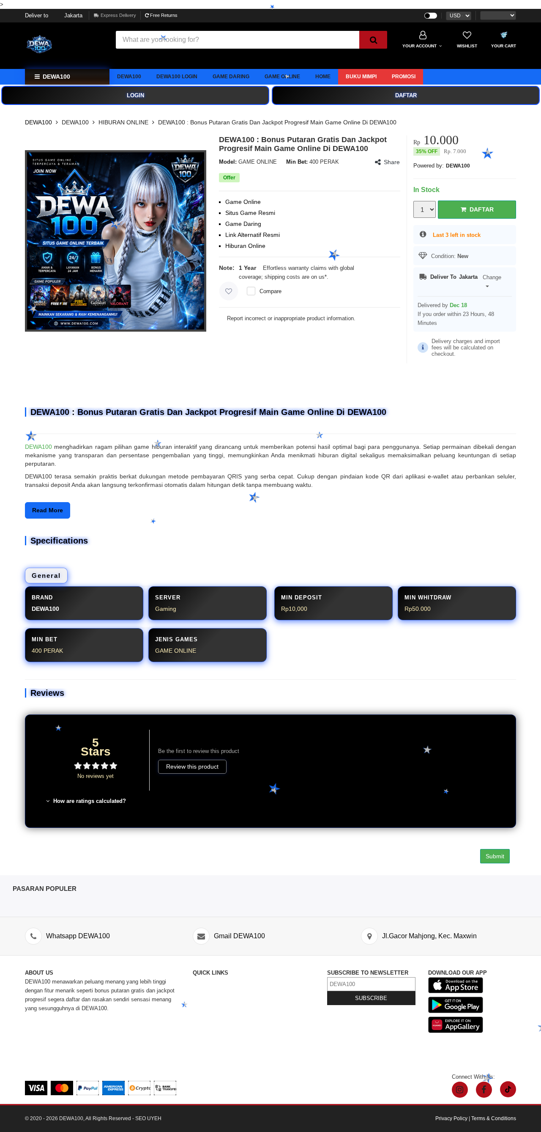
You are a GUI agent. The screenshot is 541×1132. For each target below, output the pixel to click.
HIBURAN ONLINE (123, 122)
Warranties (206, 1026)
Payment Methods (215, 1044)
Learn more (344, 277)
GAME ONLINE (282, 77)
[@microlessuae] (460, 1090)
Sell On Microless (277, 1053)
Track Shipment (212, 999)
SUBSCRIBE (371, 998)
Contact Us (206, 981)
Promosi (403, 77)
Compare (270, 291)
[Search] (373, 40)
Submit (495, 856)
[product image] (115, 241)
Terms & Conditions (280, 1026)
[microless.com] (65, 45)
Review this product (192, 766)
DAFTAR (406, 95)
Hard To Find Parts (279, 990)
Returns (202, 1017)
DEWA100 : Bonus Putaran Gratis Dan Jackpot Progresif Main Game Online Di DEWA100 (277, 122)
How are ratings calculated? (89, 801)
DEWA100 (129, 77)
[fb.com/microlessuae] (484, 1090)
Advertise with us (277, 1035)
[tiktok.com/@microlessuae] (508, 1089)
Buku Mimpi (361, 77)
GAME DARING (231, 77)
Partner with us (274, 1044)
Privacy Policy (273, 1017)
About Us (204, 990)
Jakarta (53, 15)
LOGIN (135, 95)
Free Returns (163, 15)
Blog (261, 981)
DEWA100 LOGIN (176, 77)
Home (323, 77)
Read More (47, 510)
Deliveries (205, 1008)
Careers (202, 1035)
